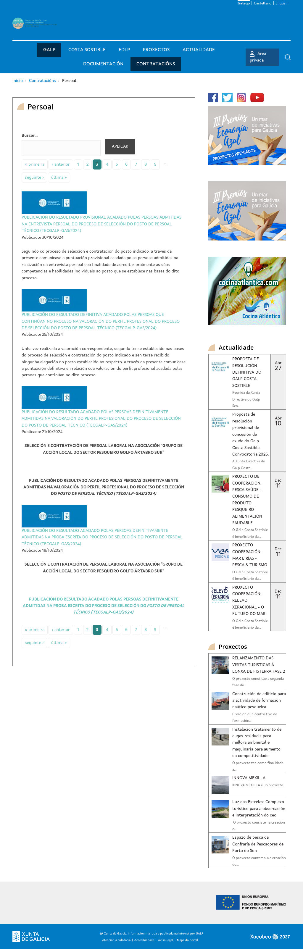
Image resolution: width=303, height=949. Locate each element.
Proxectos (156, 50)
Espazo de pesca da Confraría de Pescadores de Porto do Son (257, 844)
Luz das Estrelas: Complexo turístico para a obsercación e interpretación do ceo (258, 808)
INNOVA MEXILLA (248, 778)
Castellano (262, 3)
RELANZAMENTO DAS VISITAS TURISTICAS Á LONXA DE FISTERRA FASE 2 (258, 665)
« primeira (34, 164)
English (281, 3)
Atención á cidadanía (116, 940)
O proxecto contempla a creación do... (259, 861)
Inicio (17, 81)
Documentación (103, 64)
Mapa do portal (187, 940)
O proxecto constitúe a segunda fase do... (258, 682)
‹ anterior (61, 164)
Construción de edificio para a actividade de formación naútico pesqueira (259, 700)
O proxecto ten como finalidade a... (257, 766)
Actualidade (199, 50)
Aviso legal (165, 940)
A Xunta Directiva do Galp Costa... (248, 465)
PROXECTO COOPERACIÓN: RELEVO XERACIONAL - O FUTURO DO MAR (248, 600)
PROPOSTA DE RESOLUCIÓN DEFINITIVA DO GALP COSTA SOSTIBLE (246, 372)
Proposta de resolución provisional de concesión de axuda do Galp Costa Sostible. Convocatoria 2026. (250, 434)
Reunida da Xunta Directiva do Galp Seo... (246, 399)
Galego (244, 3)
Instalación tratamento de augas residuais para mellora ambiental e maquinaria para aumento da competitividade (256, 742)
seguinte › (34, 177)
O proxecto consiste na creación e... (258, 826)
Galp (49, 50)
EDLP (124, 50)
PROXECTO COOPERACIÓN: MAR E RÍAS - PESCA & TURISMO (249, 555)
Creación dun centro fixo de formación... (254, 718)
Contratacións (155, 64)
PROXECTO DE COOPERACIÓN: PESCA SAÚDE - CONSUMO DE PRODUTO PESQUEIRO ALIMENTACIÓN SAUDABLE (247, 500)
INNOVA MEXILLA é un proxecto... (259, 785)
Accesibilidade (144, 940)
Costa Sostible (87, 50)
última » (59, 177)
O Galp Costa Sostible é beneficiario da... (250, 533)
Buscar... (30, 135)
